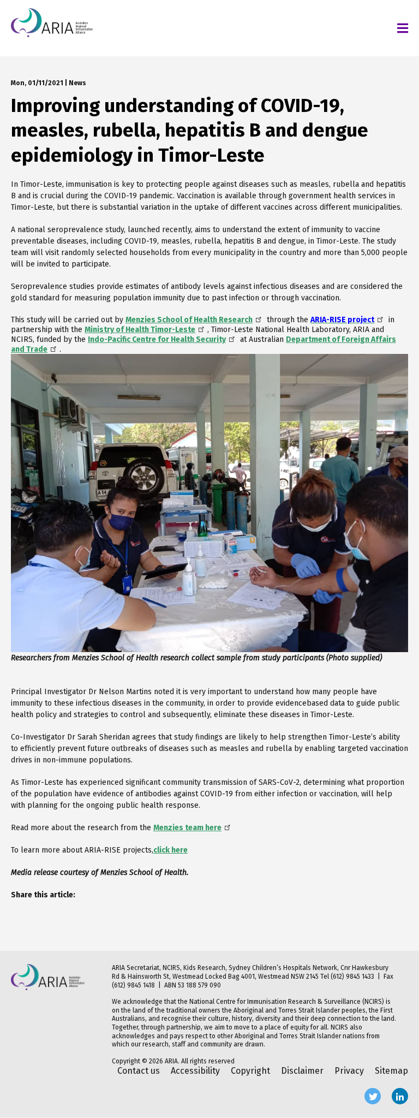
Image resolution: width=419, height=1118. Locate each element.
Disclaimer (302, 1071)
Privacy (349, 1071)
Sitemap (391, 1071)
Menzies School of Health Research (189, 319)
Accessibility (195, 1071)
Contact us (138, 1071)
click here (170, 850)
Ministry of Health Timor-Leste (140, 329)
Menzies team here (187, 827)
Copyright (250, 1071)
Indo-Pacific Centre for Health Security (157, 339)
